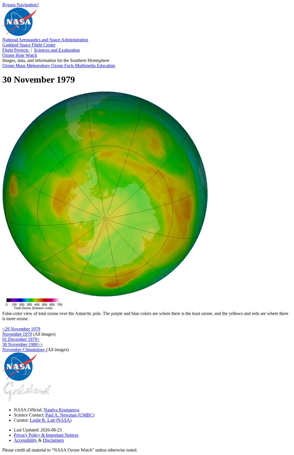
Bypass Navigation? (20, 4)
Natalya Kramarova (61, 409)
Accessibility (26, 440)
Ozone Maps (14, 65)
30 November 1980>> (22, 344)
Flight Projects (16, 50)
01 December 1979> (21, 339)
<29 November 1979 (21, 328)
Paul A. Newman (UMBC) (69, 415)
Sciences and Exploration (57, 50)
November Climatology (24, 349)
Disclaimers (53, 440)
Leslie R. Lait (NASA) (50, 420)
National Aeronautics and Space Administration (45, 39)
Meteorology (39, 65)
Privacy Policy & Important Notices (46, 435)
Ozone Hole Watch (19, 55)
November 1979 (17, 334)
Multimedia (86, 65)
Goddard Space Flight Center (28, 44)
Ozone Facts (63, 65)
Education (106, 65)
